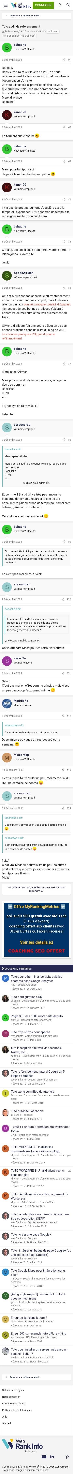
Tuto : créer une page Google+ (31, 1234)
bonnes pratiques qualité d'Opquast (47, 304)
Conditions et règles (13, 1403)
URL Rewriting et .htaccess (39, 1321)
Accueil (6, 1423)
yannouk (15, 1302)
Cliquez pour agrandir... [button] (36, 482)
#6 (69, 287)
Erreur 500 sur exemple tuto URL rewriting (38, 1333)
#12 (69, 716)
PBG (13, 984)
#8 (69, 439)
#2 (69, 127)
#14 (69, 808)
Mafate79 (16, 1321)
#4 (69, 199)
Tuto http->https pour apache (30, 1032)
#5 (69, 241)
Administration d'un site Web (41, 1036)
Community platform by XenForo (35, 1466)
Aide (4, 1416)
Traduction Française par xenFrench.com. (25, 1470)
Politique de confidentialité (17, 1410)
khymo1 (15, 1155)
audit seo (53, 31)
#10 (69, 599)
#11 (69, 673)
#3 (69, 161)
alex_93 (15, 1020)
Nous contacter (11, 1396)
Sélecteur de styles (13, 1390)
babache (10, 31)
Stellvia (15, 1357)
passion (15, 1000)
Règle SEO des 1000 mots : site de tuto (37, 1016)
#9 (69, 541)
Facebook (28, 1114)
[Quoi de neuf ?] (60, 5)
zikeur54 (16, 1114)
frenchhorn (17, 1036)
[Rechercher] (68, 5)
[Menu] (5, 5)
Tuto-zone (16, 1095)
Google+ (32, 1238)
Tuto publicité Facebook (27, 1111)
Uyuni (14, 1135)
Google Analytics (26, 984)
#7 (69, 363)
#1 (69, 59)
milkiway (16, 1278)
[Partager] (64, 60)
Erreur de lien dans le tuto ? (29, 1318)
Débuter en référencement (36, 1020)
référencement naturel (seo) (19, 35)
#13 (69, 770)
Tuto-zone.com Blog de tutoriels (32, 1091)
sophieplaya (17, 1337)
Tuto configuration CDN (26, 997)
